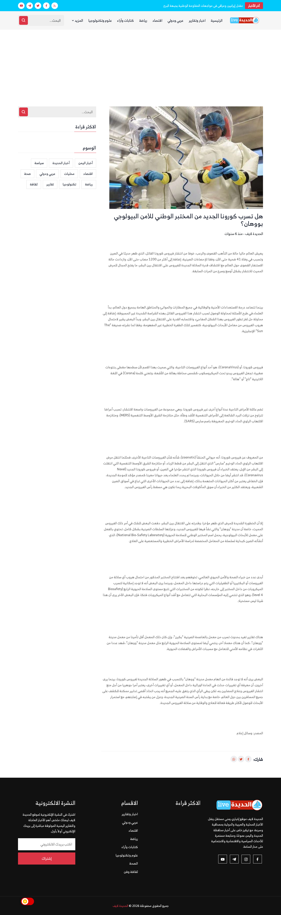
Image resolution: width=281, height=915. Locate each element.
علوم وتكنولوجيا (100, 20)
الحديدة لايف (120, 905)
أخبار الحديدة (61, 163)
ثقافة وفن (131, 872)
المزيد (78, 20)
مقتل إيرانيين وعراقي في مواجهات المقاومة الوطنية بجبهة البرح (203, 5)
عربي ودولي (176, 20)
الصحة (133, 863)
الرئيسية (216, 20)
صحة (27, 174)
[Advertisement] (140, 62)
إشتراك (47, 858)
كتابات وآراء (125, 20)
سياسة (39, 163)
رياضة (143, 20)
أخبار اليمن (85, 163)
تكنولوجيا (69, 184)
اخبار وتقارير (197, 20)
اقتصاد (157, 20)
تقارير (50, 184)
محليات (69, 174)
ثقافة (34, 184)
